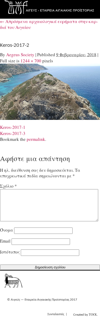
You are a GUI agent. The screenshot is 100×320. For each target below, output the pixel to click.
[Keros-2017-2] (50, 92)
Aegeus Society (20, 55)
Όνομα (6, 230)
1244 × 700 (31, 61)
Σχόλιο (8, 186)
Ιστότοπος (10, 252)
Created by (85, 314)
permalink (36, 139)
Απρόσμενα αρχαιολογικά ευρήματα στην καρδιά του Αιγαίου (49, 24)
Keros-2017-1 (12, 127)
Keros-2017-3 (12, 133)
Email (5, 241)
